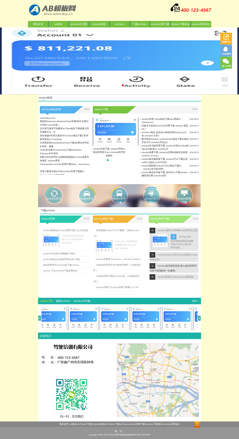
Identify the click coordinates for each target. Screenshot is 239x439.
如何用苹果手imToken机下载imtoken (61, 265)
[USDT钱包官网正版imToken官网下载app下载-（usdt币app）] (140, 308)
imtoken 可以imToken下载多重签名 (60, 270)
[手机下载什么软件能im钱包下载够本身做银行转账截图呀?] (78, 308)
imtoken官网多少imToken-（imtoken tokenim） (119, 259)
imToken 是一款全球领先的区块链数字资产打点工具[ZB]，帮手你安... (182, 242)
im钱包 (58, 24)
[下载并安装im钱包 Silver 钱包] (47, 308)
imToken (119, 24)
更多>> (195, 301)
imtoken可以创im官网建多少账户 (59, 253)
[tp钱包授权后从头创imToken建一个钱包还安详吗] (171, 308)
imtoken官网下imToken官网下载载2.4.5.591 (117, 287)
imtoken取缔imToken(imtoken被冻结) (176, 277)
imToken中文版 (78, 24)
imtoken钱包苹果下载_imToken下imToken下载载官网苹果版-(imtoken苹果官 (109, 152)
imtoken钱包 (99, 24)
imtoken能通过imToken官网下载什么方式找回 (65, 230)
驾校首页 (38, 24)
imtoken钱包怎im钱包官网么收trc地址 (61, 259)
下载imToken (140, 24)
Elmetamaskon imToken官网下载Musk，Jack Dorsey (65, 159)
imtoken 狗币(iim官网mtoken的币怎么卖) (178, 230)
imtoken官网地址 (200, 24)
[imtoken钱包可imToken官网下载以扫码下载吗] (109, 308)
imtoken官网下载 (160, 24)
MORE (87, 109)
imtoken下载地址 (180, 24)
